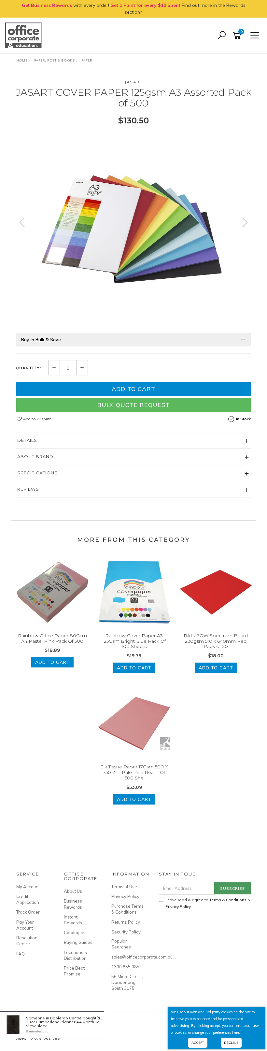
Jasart (133, 81)
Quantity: (28, 368)
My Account (28, 886)
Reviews (28, 489)
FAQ (20, 953)
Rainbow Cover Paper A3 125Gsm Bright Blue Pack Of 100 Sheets (134, 641)
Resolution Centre (26, 940)
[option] (133, 229)
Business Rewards (73, 903)
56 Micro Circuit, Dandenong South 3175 (127, 982)
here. (236, 1032)
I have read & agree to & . (207, 903)
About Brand (35, 456)
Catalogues (75, 932)
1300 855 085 (125, 966)
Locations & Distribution (75, 955)
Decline (231, 1043)
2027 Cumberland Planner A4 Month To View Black (63, 1023)
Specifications (37, 472)
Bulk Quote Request (133, 405)
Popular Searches (121, 943)
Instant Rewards (73, 919)
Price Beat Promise (74, 970)
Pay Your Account (25, 925)
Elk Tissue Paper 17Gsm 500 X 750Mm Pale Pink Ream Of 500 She (134, 772)
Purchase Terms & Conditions (127, 909)
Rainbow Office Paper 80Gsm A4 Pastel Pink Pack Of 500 (52, 638)
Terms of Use (124, 886)
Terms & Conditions (227, 899)
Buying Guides (78, 942)
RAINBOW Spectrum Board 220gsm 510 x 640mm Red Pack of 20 (216, 641)
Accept (197, 1043)
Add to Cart (133, 389)
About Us (73, 891)
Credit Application (27, 899)
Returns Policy (125, 922)
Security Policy (126, 931)
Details (27, 440)
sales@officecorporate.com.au (127, 957)
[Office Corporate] (25, 35)
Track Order (28, 912)
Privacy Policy (125, 896)
